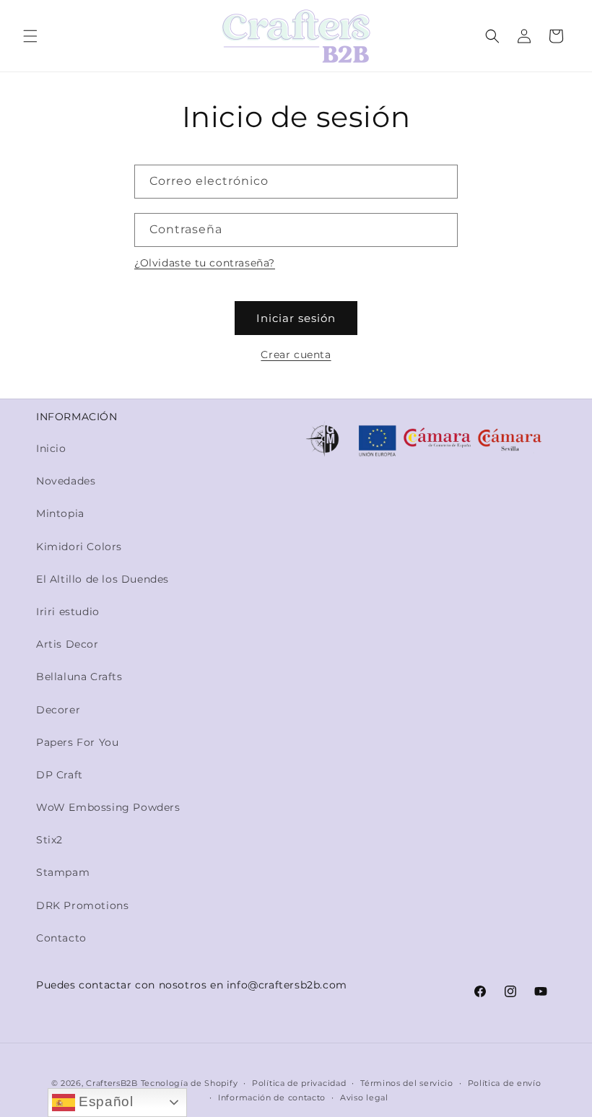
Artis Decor (67, 644)
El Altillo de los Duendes (102, 579)
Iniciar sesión (296, 318)
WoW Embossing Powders (108, 807)
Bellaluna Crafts (79, 676)
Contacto (61, 937)
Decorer (58, 709)
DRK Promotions (82, 905)
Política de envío (504, 1083)
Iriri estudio (68, 611)
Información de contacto (272, 1097)
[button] (30, 36)
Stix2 (49, 839)
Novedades (65, 480)
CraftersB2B (112, 1083)
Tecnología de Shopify (189, 1083)
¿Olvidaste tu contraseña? (204, 262)
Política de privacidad (299, 1083)
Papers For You (77, 742)
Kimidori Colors (79, 546)
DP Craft (59, 774)
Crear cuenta (296, 354)
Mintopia (60, 513)
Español (104, 1101)
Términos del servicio (406, 1083)
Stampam (63, 872)
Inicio (51, 448)
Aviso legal (364, 1097)
